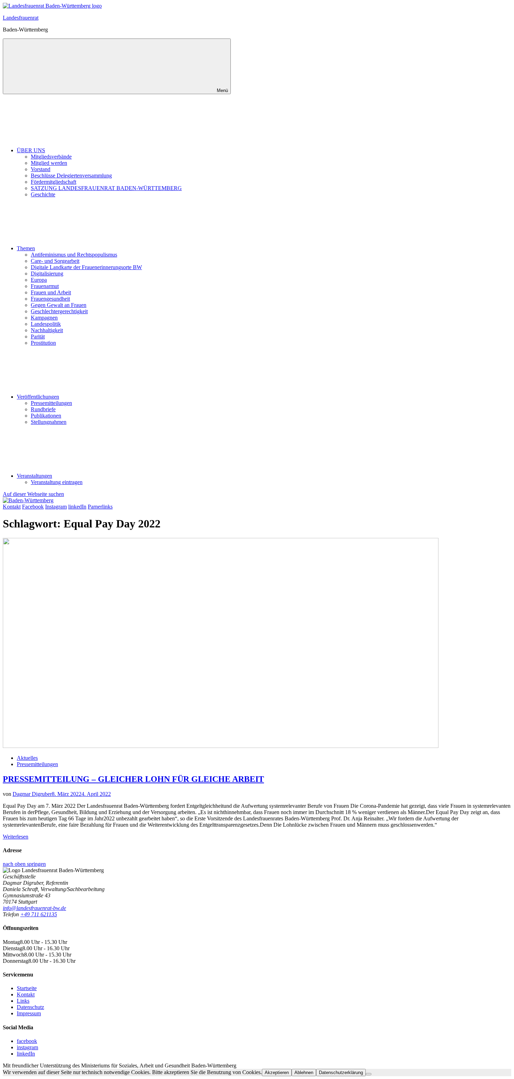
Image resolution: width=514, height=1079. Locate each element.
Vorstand (40, 169)
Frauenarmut (45, 286)
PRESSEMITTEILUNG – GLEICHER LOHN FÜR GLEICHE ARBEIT (133, 779)
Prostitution (43, 343)
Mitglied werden (49, 163)
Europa (39, 280)
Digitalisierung (47, 273)
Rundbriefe (43, 409)
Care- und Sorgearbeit (55, 261)
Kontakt (26, 994)
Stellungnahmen (48, 422)
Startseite (27, 988)
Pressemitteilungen (51, 403)
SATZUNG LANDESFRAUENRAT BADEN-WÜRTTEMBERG (106, 188)
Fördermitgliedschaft (53, 182)
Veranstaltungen (34, 476)
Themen (26, 248)
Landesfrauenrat (20, 18)
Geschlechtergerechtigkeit (59, 311)
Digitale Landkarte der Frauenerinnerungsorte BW (86, 267)
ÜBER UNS (31, 150)
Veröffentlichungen (38, 397)
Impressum (29, 1013)
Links (23, 1001)
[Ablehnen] (368, 1074)
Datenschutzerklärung (341, 1072)
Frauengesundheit (50, 299)
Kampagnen (44, 318)
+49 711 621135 (38, 914)
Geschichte (43, 194)
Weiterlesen (15, 837)
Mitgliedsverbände (51, 157)
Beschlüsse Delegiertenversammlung (71, 175)
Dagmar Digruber (32, 794)
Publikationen (46, 416)
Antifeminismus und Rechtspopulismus (74, 255)
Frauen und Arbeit (51, 292)
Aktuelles (27, 758)
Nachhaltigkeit (47, 330)
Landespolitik (46, 324)
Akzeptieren (277, 1072)
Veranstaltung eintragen (57, 482)
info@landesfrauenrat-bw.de (34, 908)
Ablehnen (303, 1072)
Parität (38, 336)
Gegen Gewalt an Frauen (58, 305)
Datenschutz (30, 1007)
